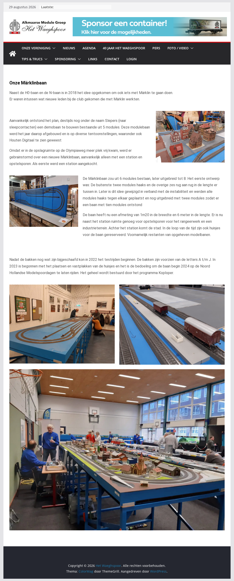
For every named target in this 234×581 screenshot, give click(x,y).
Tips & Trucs (32, 59)
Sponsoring (65, 59)
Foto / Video (178, 48)
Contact (112, 59)
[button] (53, 48)
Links (92, 59)
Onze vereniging (36, 48)
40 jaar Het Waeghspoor (124, 48)
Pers (156, 48)
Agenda (89, 48)
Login (132, 59)
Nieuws (69, 48)
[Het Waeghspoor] (12, 53)
